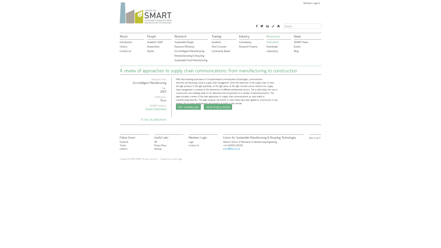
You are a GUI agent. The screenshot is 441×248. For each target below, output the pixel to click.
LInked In (123, 148)
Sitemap (157, 148)
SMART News (301, 42)
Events (297, 46)
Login (191, 141)
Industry (244, 36)
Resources (273, 36)
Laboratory (272, 51)
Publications (272, 42)
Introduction (126, 42)
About (124, 36)
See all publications (155, 119)
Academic (216, 42)
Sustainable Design (184, 42)
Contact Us (125, 51)
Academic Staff (155, 42)
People (151, 36)
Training (216, 36)
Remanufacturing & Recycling (189, 55)
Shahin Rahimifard (155, 109)
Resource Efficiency (184, 46)
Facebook (124, 141)
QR (155, 141)
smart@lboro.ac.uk (231, 148)
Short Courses (219, 46)
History (123, 46)
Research (180, 36)
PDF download (188, 107)
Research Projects (248, 46)
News (297, 36)
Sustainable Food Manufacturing (191, 60)
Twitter (123, 145)
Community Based (221, 51)
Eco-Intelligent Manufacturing (189, 51)
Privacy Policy (160, 145)
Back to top (313, 137)
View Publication (218, 107)
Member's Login (311, 3)
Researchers (153, 46)
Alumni (150, 51)
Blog (296, 51)
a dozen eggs (176, 158)
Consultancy (245, 42)
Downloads (272, 46)
